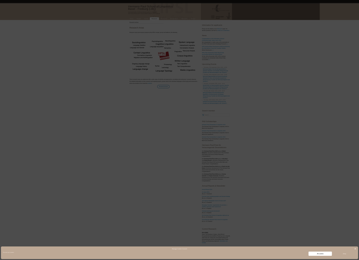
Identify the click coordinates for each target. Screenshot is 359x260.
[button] (355, 249)
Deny (344, 253)
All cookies (320, 253)
